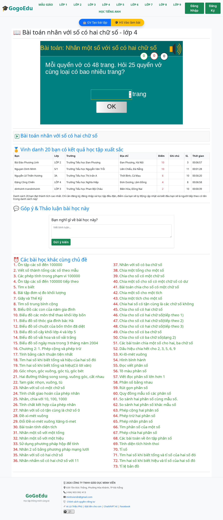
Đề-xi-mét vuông (33, 416)
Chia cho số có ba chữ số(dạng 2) (147, 337)
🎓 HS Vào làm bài (127, 22)
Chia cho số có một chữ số (141, 276)
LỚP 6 (134, 4)
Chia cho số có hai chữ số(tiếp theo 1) (151, 315)
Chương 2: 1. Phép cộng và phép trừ (50, 348)
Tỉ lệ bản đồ (129, 466)
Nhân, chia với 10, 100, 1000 (43, 399)
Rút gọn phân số (133, 388)
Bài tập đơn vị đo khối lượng (42, 292)
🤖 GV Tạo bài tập (95, 22)
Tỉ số (123, 449)
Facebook (125, 506)
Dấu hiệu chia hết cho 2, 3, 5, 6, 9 (147, 348)
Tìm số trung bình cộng (38, 304)
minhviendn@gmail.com (79, 496)
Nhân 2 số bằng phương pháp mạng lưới (54, 449)
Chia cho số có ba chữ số (140, 332)
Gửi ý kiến (61, 242)
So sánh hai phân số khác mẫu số (147, 404)
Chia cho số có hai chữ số (141, 309)
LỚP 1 (63, 4)
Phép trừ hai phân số (137, 416)
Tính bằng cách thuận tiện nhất (46, 354)
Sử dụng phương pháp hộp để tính (49, 444)
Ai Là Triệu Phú (74, 506)
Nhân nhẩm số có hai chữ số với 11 (49, 460)
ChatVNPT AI (110, 506)
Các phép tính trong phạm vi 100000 (49, 276)
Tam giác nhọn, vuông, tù (40, 382)
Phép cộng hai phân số (139, 410)
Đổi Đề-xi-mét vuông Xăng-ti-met (47, 421)
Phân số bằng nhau (136, 382)
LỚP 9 (177, 4)
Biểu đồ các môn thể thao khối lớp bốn (52, 315)
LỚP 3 (92, 4)
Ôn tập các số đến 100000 (40, 265)
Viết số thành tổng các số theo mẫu (48, 270)
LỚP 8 (163, 4)
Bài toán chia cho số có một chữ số (149, 287)
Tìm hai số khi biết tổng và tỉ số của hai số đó (157, 455)
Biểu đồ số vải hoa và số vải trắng (47, 337)
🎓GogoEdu (17, 8)
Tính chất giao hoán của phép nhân (49, 393)
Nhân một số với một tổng (41, 432)
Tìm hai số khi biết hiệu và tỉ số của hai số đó (157, 460)
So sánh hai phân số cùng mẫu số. (148, 399)
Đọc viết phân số (133, 365)
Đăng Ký (213, 8)
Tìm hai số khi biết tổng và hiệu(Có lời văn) (55, 365)
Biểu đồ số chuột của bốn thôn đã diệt (52, 326)
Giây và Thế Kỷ (30, 298)
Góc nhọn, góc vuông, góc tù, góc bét (51, 371)
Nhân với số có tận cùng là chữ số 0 (49, 410)
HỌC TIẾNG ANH (110, 11)
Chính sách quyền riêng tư (81, 501)
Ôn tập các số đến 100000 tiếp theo (48, 281)
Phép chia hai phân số (138, 432)
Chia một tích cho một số (140, 298)
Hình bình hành (132, 360)
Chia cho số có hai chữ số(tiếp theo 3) (151, 326)
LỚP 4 (106, 4)
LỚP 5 (120, 4)
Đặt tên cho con (93, 506)
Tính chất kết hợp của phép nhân (47, 404)
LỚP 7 (148, 4)
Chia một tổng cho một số (141, 270)
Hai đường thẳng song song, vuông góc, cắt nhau (61, 376)
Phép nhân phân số (136, 421)
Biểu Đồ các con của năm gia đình (46, 309)
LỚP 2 (77, 4)
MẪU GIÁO (46, 4)
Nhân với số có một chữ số (42, 388)
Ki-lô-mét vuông (133, 354)
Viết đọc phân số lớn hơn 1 (142, 376)
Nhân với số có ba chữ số (140, 265)
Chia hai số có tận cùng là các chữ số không (156, 304)
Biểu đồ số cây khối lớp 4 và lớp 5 (47, 332)
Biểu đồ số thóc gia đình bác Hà (46, 320)
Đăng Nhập (194, 8)
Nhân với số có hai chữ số (41, 455)
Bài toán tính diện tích (38, 427)
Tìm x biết (26, 287)
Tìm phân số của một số (139, 427)
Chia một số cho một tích (140, 292)
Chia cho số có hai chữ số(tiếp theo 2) (151, 320)
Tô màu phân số (133, 371)
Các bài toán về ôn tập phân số (145, 438)
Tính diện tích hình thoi (139, 444)
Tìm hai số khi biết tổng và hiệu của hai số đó (57, 360)
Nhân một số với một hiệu (41, 438)
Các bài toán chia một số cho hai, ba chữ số (156, 343)
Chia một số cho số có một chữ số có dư (153, 281)
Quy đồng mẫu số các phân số (145, 393)
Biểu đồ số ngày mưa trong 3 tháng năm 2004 (58, 343)
